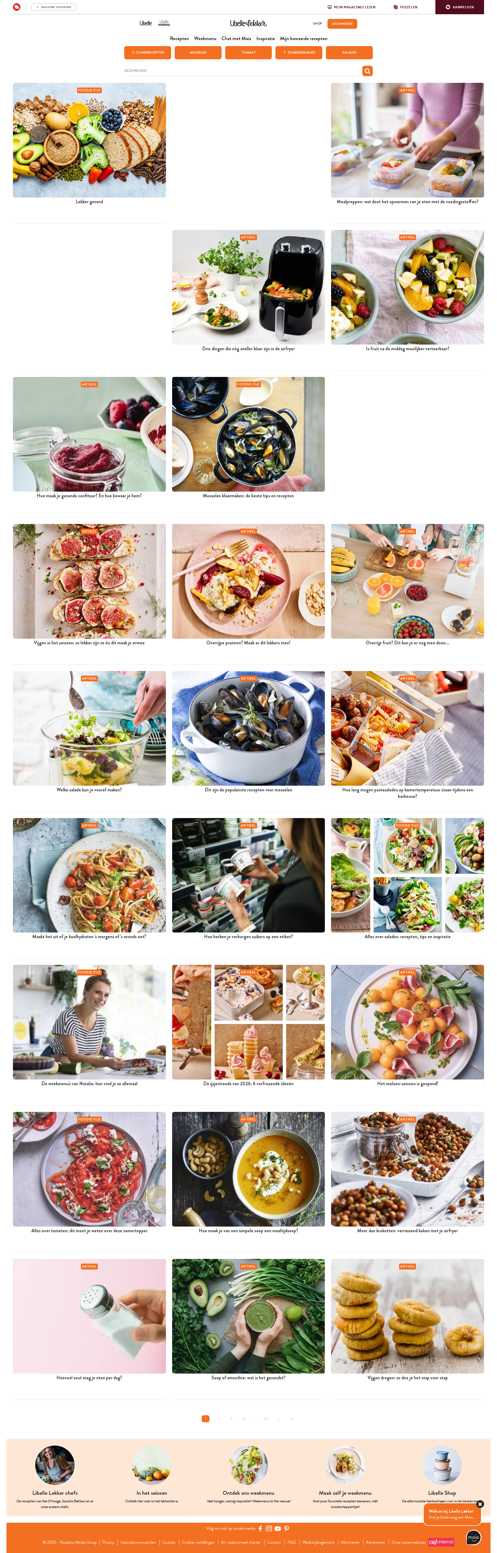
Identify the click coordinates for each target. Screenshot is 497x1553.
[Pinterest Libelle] (286, 1528)
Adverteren (375, 1542)
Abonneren (350, 1542)
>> (291, 1418)
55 (266, 1418)
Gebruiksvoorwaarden (138, 1542)
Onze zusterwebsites (409, 1542)
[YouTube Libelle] (278, 1528)
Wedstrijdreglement (318, 1542)
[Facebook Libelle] (260, 1528)
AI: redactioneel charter (241, 1542)
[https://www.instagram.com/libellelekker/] (269, 1528)
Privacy (108, 1542)
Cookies (169, 1542)
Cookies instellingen (198, 1542)
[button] (459, 7)
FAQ (291, 1542)
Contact (274, 1542)
